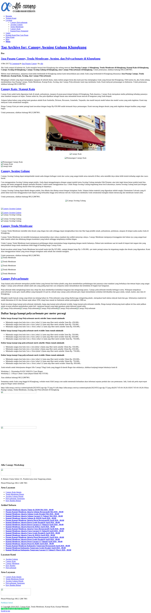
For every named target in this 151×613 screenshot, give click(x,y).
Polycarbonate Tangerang (15, 499)
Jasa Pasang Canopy (29, 64)
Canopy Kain (15, 29)
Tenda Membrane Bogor (15, 494)
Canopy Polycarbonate (18, 22)
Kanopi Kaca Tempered (19, 31)
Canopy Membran (12, 563)
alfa (41, 64)
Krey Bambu (10, 566)
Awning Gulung (16, 25)
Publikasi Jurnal (7, 603)
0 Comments (14, 64)
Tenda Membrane (16, 27)
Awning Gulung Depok (14, 496)
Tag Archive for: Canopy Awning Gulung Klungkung (43, 47)
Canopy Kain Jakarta (13, 492)
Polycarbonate (11, 568)
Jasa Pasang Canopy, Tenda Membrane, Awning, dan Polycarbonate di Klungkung (50, 58)
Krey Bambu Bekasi (13, 501)
